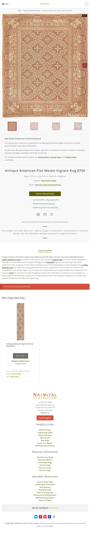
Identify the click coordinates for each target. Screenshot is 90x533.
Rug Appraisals (45, 490)
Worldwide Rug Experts (45, 498)
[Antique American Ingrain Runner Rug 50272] (20, 322)
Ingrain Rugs (14, 376)
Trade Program (45, 418)
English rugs (57, 260)
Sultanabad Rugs (45, 462)
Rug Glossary (45, 487)
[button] (84, 65)
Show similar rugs (45, 194)
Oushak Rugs (45, 465)
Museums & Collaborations (45, 495)
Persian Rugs (45, 470)
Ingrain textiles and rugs (11, 260)
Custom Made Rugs (45, 482)
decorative (50, 262)
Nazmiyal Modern (45, 460)
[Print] (38, 214)
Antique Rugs (43, 157)
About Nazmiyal (45, 435)
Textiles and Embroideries (31, 11)
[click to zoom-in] (45, 65)
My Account (45, 438)
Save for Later (51, 214)
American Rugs (48, 180)
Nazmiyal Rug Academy (45, 446)
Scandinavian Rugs (45, 457)
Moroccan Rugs (45, 468)
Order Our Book (45, 500)
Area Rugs (45, 440)
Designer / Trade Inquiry (21, 361)
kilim (12, 273)
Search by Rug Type (45, 492)
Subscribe (54, 508)
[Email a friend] (45, 214)
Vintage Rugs (55, 157)
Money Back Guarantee (45, 484)
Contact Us (45, 413)
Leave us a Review (45, 443)
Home (20, 11)
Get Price (20, 356)
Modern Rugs (71, 157)
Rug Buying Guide (45, 432)
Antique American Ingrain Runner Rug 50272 (20, 345)
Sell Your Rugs (45, 430)
